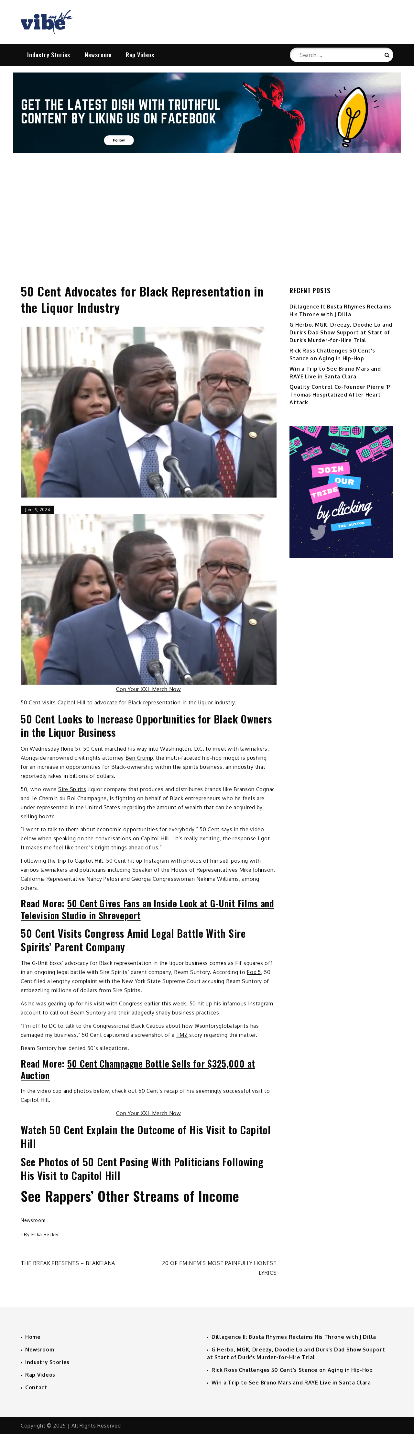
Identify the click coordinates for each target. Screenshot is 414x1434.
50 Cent (31, 702)
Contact (36, 1387)
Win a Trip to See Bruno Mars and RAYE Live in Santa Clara (291, 1382)
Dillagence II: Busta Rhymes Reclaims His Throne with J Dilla (294, 1337)
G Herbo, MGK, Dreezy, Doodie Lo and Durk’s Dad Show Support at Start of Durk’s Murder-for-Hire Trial (340, 332)
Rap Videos (140, 54)
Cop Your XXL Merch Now (148, 689)
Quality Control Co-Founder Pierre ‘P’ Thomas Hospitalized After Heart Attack (340, 395)
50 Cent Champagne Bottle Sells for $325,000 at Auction (138, 1069)
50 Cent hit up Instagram (137, 860)
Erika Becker (45, 1234)
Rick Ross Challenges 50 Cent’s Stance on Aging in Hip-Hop (292, 1370)
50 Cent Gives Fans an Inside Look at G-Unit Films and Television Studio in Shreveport (147, 909)
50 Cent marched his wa (113, 748)
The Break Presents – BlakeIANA (68, 1263)
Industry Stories (48, 54)
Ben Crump (139, 758)
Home (33, 1337)
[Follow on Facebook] (207, 151)
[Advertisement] (207, 211)
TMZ (182, 1035)
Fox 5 (254, 972)
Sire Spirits (72, 789)
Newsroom (98, 54)
